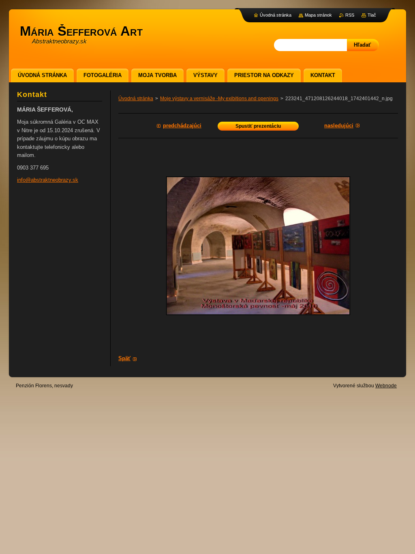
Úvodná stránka (135, 98)
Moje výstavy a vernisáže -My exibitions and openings (219, 98)
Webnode (386, 385)
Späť (124, 358)
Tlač (372, 15)
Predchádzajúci (182, 125)
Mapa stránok (318, 15)
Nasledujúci (338, 125)
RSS (349, 15)
